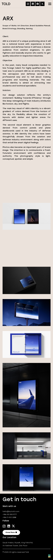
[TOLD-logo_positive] (6, 4)
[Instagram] (28, 4)
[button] (50, 3)
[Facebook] (37, 4)
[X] (42, 4)
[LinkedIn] (33, 4)
